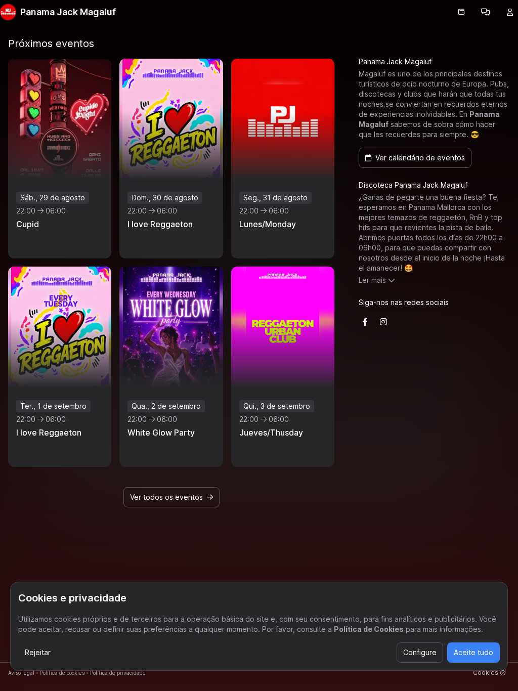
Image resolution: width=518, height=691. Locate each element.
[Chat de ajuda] (486, 12)
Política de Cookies (369, 629)
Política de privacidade (118, 673)
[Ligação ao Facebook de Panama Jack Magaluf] (365, 322)
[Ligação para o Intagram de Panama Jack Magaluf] (383, 322)
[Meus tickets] (461, 12)
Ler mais (372, 280)
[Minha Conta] (510, 12)
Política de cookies (62, 673)
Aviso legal (21, 673)
